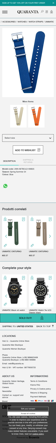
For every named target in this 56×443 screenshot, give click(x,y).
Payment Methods (38, 396)
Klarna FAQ (35, 385)
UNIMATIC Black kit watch (13, 310)
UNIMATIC (49, 22)
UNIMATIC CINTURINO (12, 251)
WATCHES (22, 22)
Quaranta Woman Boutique (14, 349)
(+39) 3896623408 (30, 357)
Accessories (9, 22)
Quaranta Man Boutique (12, 345)
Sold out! (25, 318)
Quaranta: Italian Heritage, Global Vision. (13, 382)
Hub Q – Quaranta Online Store (15, 341)
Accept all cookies (28, 413)
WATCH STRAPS (36, 22)
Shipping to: (17, 326)
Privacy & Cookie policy (40, 389)
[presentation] (6, 236)
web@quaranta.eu (16, 363)
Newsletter (6, 391)
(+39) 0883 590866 (28, 360)
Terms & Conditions (38, 381)
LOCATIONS (9, 336)
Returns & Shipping (38, 393)
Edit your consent (28, 409)
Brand (4, 401)
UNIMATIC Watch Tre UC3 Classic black (40, 311)
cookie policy (38, 434)
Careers (5, 387)
